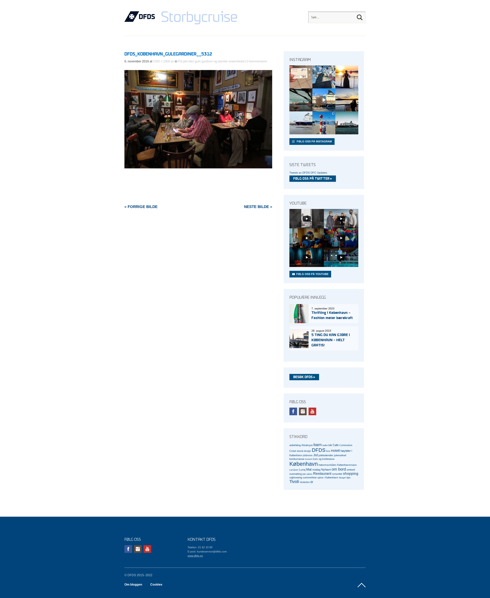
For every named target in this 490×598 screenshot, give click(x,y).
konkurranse (297, 458)
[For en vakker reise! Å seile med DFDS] (323, 99)
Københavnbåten (327, 465)
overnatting (295, 473)
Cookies (156, 584)
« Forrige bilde (141, 207)
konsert (308, 459)
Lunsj (302, 469)
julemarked (340, 455)
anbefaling (295, 445)
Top (362, 585)
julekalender (325, 455)
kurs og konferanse (323, 459)
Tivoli (294, 481)
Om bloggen (133, 584)
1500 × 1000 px (163, 61)
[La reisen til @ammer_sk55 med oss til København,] (300, 76)
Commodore (345, 445)
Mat (309, 469)
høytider (346, 450)
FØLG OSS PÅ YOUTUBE (312, 274)
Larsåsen (293, 470)
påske (309, 474)
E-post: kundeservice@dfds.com (207, 551)
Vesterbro (305, 482)
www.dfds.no (195, 555)
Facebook (293, 411)
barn (318, 444)
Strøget (342, 477)
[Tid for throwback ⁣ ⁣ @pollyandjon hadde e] (346, 99)
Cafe (336, 445)
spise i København (327, 477)
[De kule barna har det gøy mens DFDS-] (323, 122)
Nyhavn (326, 469)
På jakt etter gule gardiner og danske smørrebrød (211, 61)
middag (316, 469)
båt (330, 445)
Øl (311, 482)
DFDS (318, 450)
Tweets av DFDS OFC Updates (308, 172)
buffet (325, 445)
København (303, 464)
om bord (339, 469)
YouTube (312, 411)
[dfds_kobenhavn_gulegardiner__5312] (198, 167)
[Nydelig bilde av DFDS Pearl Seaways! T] (300, 99)
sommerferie (310, 477)
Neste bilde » (258, 207)
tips (348, 477)
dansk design (304, 451)
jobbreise (308, 455)
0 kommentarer (257, 61)
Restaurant (322, 474)
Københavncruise (347, 465)
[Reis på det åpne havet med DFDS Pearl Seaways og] (346, 122)
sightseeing (295, 477)
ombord (351, 469)
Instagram (303, 411)
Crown (292, 451)
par (304, 474)
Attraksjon (307, 445)
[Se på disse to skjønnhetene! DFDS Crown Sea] (300, 122)
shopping (350, 474)
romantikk (337, 474)
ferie (328, 451)
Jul (315, 455)
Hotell (335, 451)
